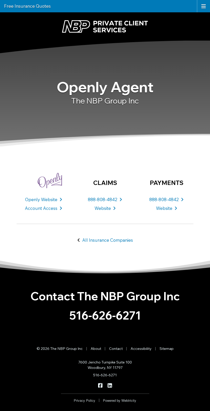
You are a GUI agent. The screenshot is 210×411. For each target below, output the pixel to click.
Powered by (119, 400)
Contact (116, 348)
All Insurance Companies (107, 240)
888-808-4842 (102, 199)
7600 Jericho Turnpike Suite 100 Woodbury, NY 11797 (105, 365)
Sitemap (167, 348)
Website (102, 208)
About (96, 348)
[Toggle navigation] (203, 6)
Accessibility (141, 348)
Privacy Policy (84, 400)
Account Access (41, 208)
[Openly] (43, 180)
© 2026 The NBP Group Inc (60, 348)
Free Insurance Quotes (27, 6)
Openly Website (41, 199)
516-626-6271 (105, 315)
